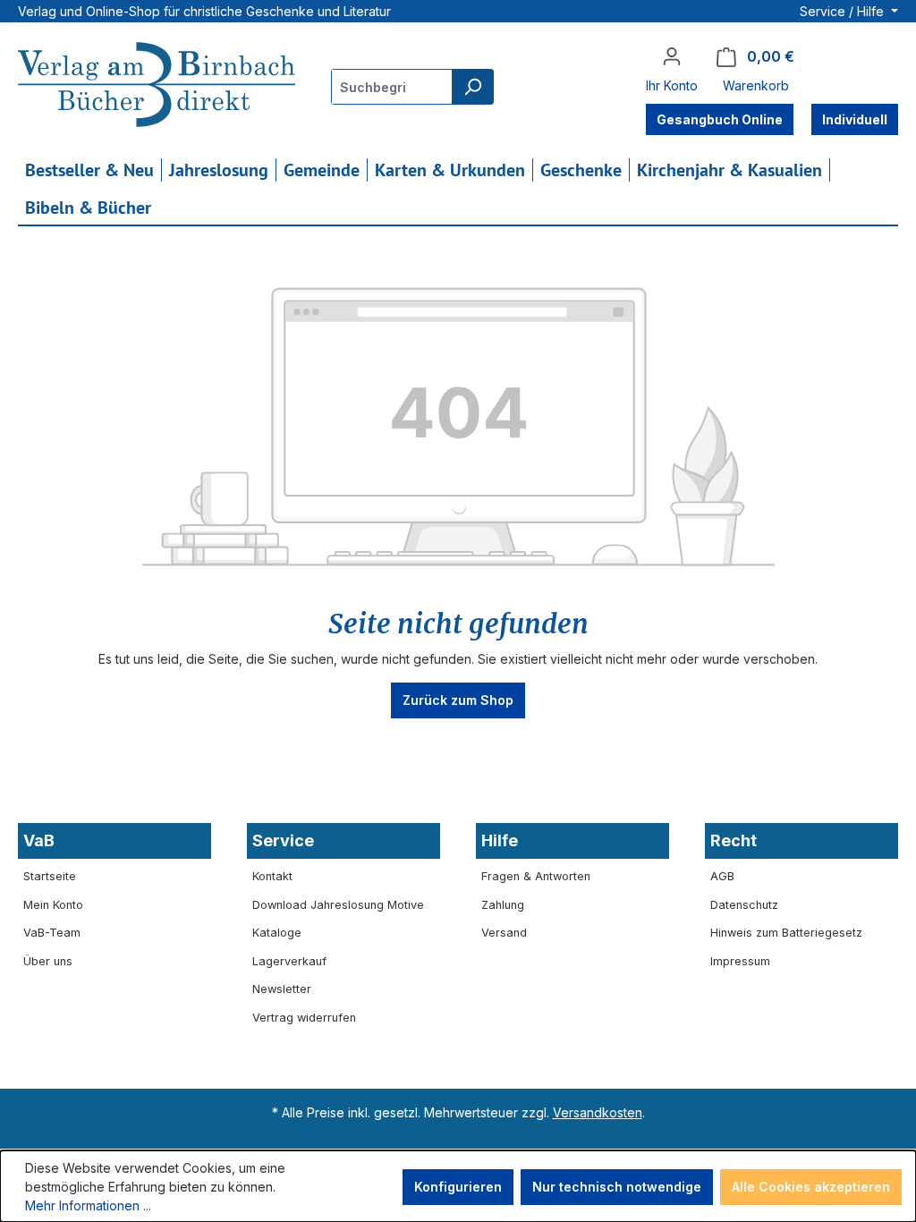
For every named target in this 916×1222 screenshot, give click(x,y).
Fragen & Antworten (535, 876)
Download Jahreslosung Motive (338, 905)
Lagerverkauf (289, 961)
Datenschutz (744, 905)
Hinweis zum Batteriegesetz (786, 932)
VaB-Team (52, 932)
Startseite (49, 876)
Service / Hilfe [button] (843, 11)
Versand (504, 932)
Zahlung (502, 905)
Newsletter (281, 989)
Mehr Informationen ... (88, 1205)
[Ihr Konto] (671, 56)
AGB (722, 876)
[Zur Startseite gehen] (156, 87)
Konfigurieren (458, 1186)
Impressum (740, 961)
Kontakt (272, 876)
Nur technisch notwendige (616, 1186)
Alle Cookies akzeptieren (811, 1186)
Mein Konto (53, 905)
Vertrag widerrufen (304, 1017)
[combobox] (392, 87)
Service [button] (283, 840)
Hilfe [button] (499, 840)
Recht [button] (733, 840)
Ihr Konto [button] (672, 85)
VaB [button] (39, 840)
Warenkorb (756, 85)
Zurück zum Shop (458, 700)
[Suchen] (472, 87)
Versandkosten (597, 1112)
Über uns (47, 961)
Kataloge (276, 932)
